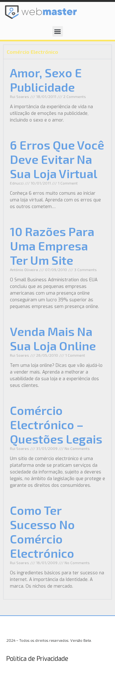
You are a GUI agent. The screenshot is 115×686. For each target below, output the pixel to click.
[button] (57, 31)
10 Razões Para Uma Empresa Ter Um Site (52, 245)
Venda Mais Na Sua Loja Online (53, 338)
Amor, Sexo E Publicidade (46, 79)
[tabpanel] (57, 329)
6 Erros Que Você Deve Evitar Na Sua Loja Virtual (57, 159)
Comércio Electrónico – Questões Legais (56, 424)
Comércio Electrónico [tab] (32, 52)
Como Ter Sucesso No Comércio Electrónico (42, 531)
